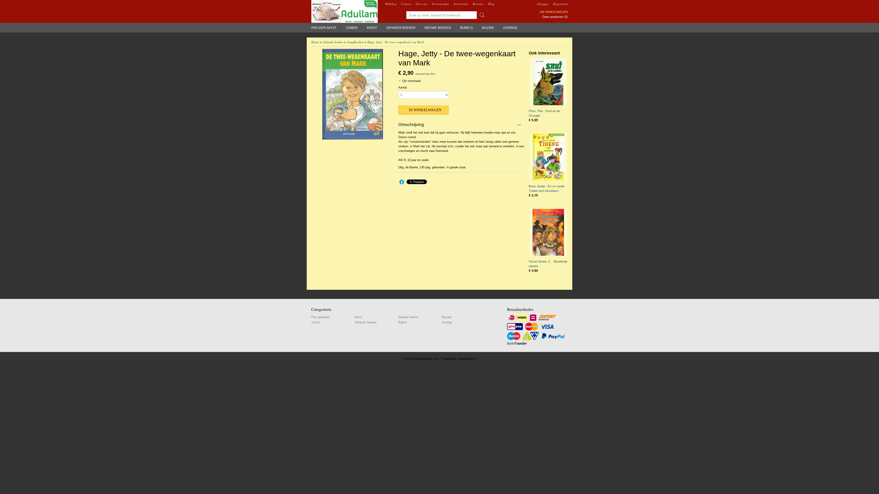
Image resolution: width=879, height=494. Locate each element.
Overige (510, 28)
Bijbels (466, 28)
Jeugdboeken (355, 42)
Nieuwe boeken (437, 28)
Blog (491, 4)
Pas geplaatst (324, 28)
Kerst (372, 28)
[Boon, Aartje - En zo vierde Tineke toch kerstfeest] (548, 157)
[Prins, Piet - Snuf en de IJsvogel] (548, 81)
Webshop (390, 4)
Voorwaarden (440, 4)
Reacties (478, 4)
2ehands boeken (400, 28)
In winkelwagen (425, 110)
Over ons (421, 4)
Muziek (488, 28)
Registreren (560, 4)
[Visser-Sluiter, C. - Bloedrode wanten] (548, 232)
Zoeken (481, 15)
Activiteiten (460, 4)
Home (315, 42)
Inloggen (542, 4)
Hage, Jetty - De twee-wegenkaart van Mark (395, 42)
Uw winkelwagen (554, 12)
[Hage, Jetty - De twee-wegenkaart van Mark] (352, 94)
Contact (406, 4)
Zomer (352, 28)
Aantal (402, 87)
